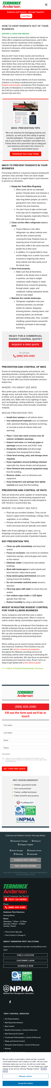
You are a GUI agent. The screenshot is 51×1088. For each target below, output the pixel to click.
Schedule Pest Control (25, 860)
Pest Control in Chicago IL (15, 935)
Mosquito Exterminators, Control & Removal (22, 1045)
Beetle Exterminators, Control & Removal (21, 1030)
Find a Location (25, 955)
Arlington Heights (26, 845)
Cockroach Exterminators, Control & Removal (22, 1037)
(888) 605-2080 (26, 355)
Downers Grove (35, 851)
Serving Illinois (9, 915)
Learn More (26, 16)
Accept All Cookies (25, 1083)
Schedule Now (25, 966)
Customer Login (25, 961)
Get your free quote (15, 769)
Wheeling (19, 854)
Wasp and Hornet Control (15, 1041)
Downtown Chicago (19, 841)
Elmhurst (37, 841)
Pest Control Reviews (25, 866)
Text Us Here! (17, 899)
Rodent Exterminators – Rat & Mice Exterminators (29, 872)
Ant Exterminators (12, 1019)
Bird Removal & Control (14, 1034)
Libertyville (33, 854)
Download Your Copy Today (25, 154)
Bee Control (9, 1026)
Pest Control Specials (13, 932)
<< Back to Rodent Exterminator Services (24, 668)
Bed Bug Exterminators (14, 1023)
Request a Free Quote (25, 345)
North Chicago (17, 851)
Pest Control (7, 872)
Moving (8, 1049)
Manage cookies (25, 1076)
